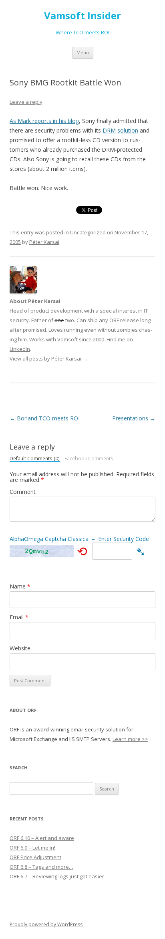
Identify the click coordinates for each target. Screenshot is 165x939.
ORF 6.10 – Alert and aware (42, 838)
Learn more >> (130, 739)
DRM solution (120, 130)
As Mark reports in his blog (44, 121)
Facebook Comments (88, 458)
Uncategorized (88, 232)
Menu (82, 52)
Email (19, 617)
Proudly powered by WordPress (46, 924)
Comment (23, 491)
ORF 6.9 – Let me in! (32, 847)
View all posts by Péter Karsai (49, 358)
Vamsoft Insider (82, 16)
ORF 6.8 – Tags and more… (41, 866)
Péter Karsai (44, 242)
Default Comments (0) (35, 459)
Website (20, 648)
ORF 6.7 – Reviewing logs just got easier (57, 876)
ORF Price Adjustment (35, 857)
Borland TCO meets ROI (45, 418)
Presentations (133, 418)
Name (20, 586)
